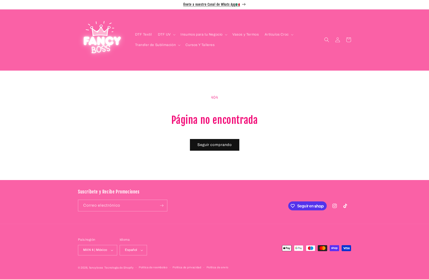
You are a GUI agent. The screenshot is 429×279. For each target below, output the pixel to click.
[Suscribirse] (161, 205)
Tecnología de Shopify (119, 267)
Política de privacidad (187, 267)
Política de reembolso (153, 267)
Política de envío (217, 267)
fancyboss (96, 267)
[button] (166, 34)
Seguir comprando (214, 145)
